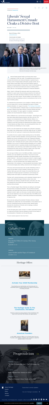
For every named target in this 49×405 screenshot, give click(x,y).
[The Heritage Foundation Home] (5, 1)
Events (6, 389)
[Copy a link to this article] (42, 8)
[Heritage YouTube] (46, 399)
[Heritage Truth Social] (34, 399)
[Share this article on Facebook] (39, 8)
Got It (39, 403)
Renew (7, 393)
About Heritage (9, 387)
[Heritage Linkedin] (41, 399)
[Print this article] (46, 8)
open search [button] (40, 1)
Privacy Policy (5, 399)
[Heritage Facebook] (36, 399)
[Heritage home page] (3, 387)
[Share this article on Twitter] (35, 8)
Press (6, 391)
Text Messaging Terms (12, 399)
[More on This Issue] (37, 353)
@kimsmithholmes (13, 34)
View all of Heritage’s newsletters (30, 391)
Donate (46, 1)
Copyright (20, 399)
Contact (7, 395)
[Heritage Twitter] (31, 399)
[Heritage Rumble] (44, 399)
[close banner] (47, 403)
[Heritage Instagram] (39, 399)
